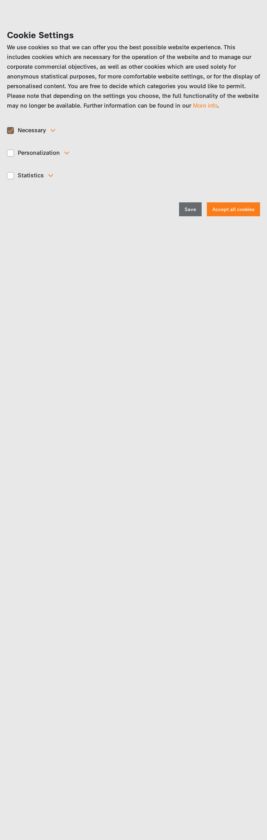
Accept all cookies (233, 209)
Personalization (39, 152)
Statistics (31, 175)
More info (205, 105)
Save (190, 209)
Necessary (32, 130)
